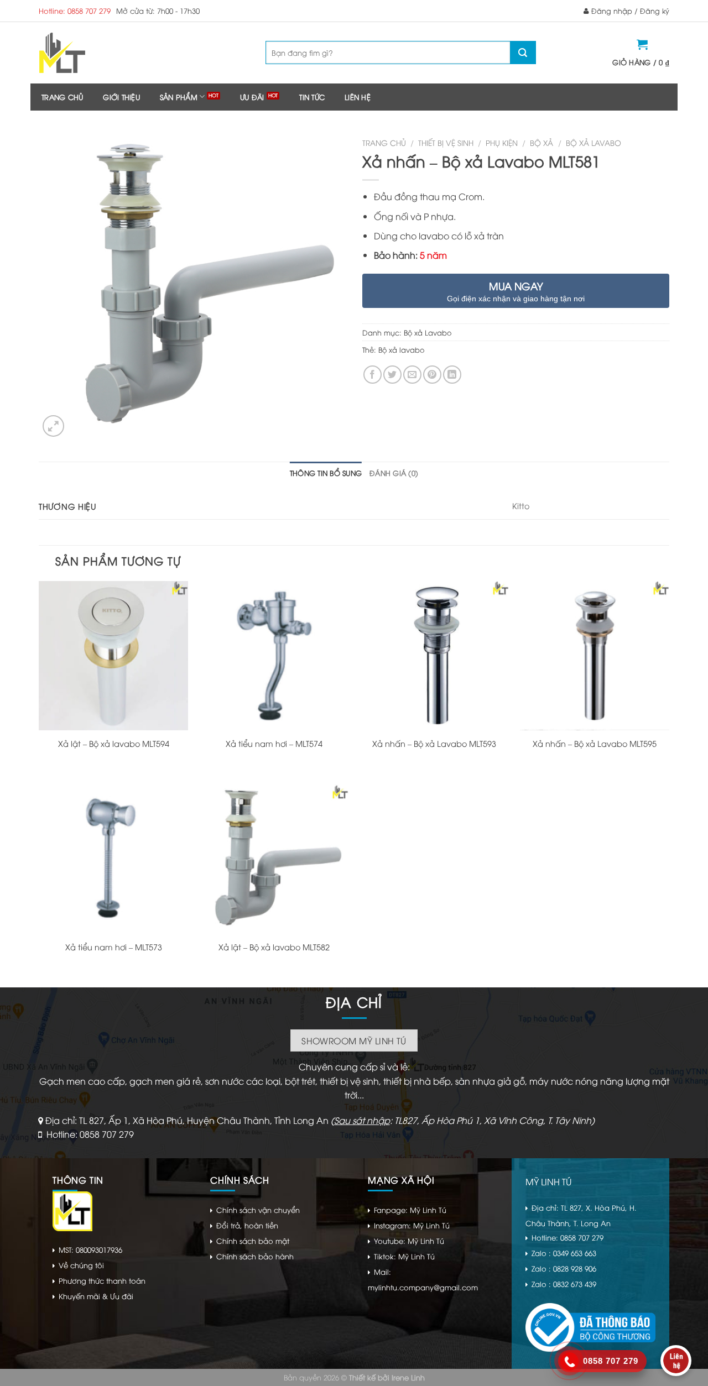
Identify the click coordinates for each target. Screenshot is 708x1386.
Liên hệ (358, 97)
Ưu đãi (252, 97)
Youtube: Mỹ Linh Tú (409, 1241)
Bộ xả (541, 142)
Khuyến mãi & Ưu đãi (96, 1296)
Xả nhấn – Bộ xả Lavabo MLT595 (595, 744)
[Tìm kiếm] (522, 52)
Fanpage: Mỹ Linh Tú (410, 1210)
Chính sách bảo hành (255, 1256)
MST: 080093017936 (90, 1249)
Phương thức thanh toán (102, 1280)
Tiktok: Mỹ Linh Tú (404, 1256)
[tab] (326, 473)
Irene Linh (408, 1377)
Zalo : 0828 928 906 (564, 1268)
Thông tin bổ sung (326, 473)
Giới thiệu (121, 97)
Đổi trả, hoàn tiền (247, 1225)
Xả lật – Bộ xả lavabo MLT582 (274, 947)
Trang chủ (62, 97)
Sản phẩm (178, 97)
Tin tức (312, 97)
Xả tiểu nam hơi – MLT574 (274, 744)
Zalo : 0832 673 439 (564, 1284)
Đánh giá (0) (393, 473)
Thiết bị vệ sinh (445, 142)
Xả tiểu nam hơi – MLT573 (113, 947)
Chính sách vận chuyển (258, 1210)
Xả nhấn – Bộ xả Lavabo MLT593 (434, 744)
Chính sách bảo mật (252, 1241)
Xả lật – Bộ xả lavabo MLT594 (113, 744)
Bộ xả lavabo (401, 349)
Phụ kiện (502, 142)
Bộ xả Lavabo (593, 142)
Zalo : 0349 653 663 (564, 1253)
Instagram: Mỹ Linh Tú (412, 1225)
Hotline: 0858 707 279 (75, 10)
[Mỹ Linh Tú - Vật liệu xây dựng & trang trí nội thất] (106, 52)
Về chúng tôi (81, 1265)
